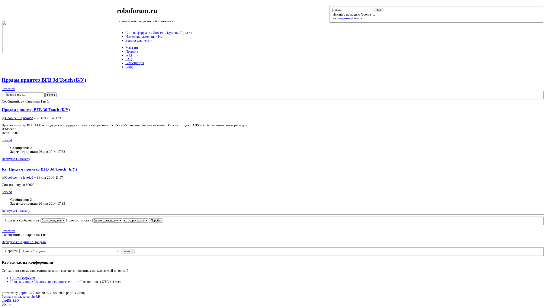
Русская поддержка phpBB (21, 296)
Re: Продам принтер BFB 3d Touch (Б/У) (39, 169)
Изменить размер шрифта (144, 36)
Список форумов (137, 33)
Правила (131, 51)
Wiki (128, 55)
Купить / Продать (179, 33)
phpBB (24, 293)
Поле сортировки (79, 220)
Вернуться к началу (16, 159)
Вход (129, 67)
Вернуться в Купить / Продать (24, 242)
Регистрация (134, 63)
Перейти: (12, 251)
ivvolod (28, 118)
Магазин (131, 47)
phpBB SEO (10, 300)
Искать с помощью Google (352, 14)
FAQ (128, 59)
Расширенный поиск (348, 18)
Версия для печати (138, 40)
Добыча (158, 33)
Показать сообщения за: (23, 220)
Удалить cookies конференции (55, 281)
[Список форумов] (17, 52)
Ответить (8, 89)
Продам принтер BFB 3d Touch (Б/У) (44, 80)
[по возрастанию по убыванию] (143, 220)
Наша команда (20, 281)
